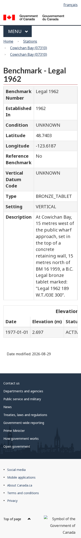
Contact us (11, 383)
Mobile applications (21, 477)
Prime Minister (14, 430)
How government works (21, 438)
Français (70, 4)
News (7, 407)
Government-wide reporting (23, 423)
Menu (15, 31)
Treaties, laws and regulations (25, 415)
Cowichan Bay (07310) (28, 47)
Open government (16, 446)
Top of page (12, 519)
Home (8, 41)
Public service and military (22, 399)
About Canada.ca (19, 485)
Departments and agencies (23, 391)
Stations (30, 41)
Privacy (12, 500)
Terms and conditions (23, 493)
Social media (16, 470)
